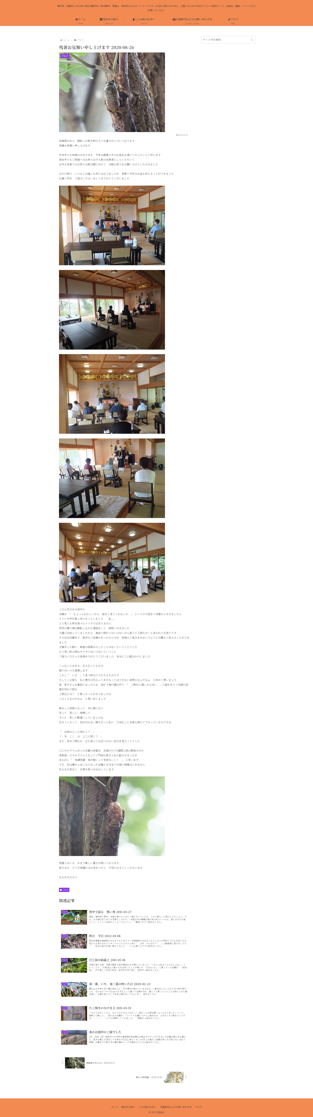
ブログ (65, 889)
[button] (252, 40)
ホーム (114, 1107)
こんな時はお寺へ (147, 1107)
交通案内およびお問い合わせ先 (176, 1107)
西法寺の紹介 (128, 1107)
